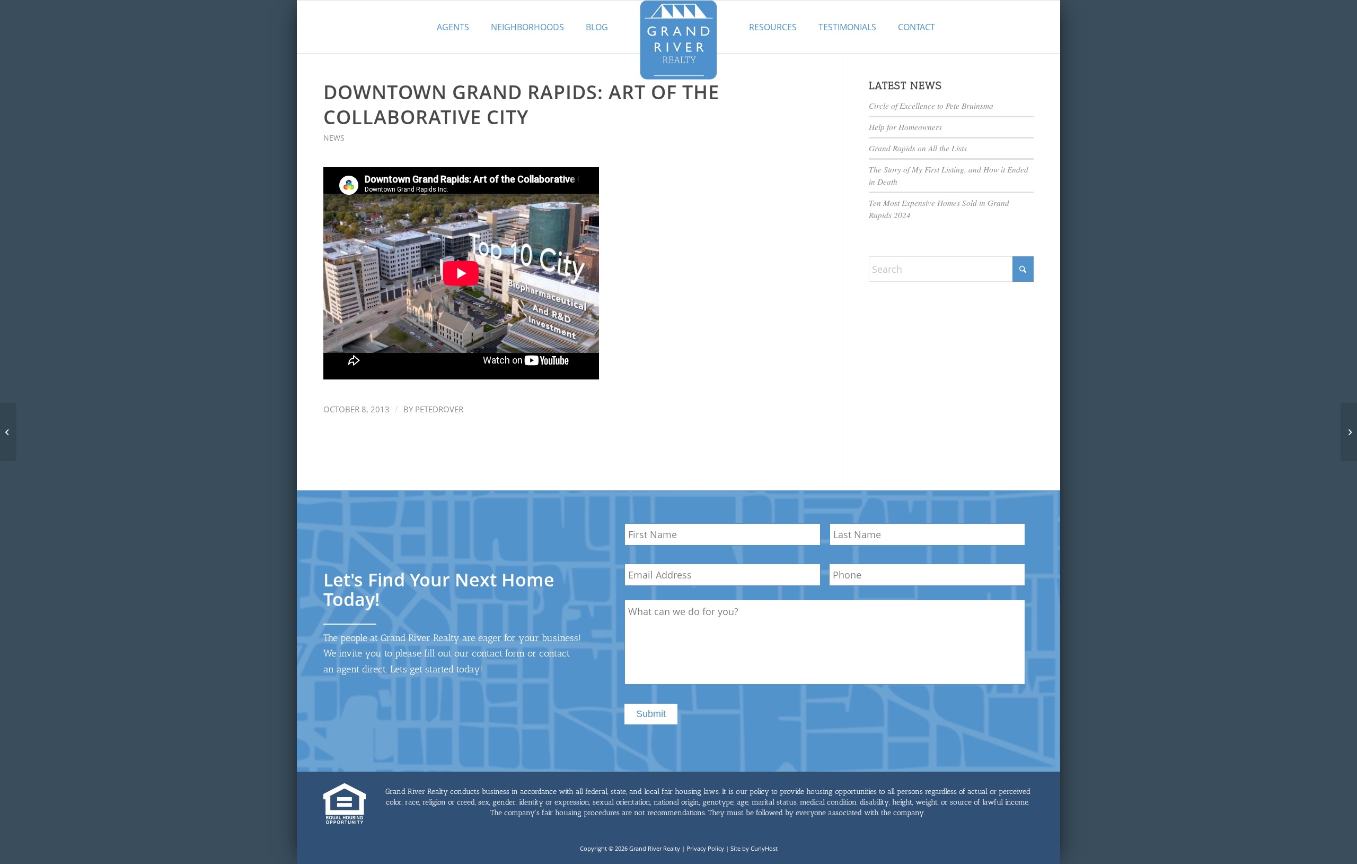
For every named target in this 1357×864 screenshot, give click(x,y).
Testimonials (847, 27)
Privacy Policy (705, 848)
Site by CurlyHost (754, 848)
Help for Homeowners (905, 127)
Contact (916, 27)
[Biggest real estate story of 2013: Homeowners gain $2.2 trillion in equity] (8, 432)
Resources (773, 27)
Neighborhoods (527, 27)
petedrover (439, 409)
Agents (453, 27)
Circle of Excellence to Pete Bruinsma (931, 105)
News (334, 138)
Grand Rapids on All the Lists (918, 148)
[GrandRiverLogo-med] (678, 40)
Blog (597, 27)
